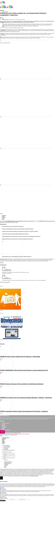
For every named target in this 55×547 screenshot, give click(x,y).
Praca (2, 431)
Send (1, 500)
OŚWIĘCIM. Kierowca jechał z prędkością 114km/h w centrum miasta (20, 221)
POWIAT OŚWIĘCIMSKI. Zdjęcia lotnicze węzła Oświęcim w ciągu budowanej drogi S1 (24, 370)
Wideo (3, 425)
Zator (5, 467)
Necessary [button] (2, 487)
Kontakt (3, 424)
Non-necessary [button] (3, 492)
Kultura (3, 441)
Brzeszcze (6, 464)
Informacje (2, 10)
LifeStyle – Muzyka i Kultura (9, 453)
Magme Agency (14, 434)
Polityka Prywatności (34, 475)
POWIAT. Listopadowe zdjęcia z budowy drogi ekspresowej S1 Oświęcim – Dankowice (24, 411)
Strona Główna (7, 446)
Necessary (3, 488)
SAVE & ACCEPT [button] (3, 497)
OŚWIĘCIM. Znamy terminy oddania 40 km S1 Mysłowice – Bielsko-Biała (20, 356)
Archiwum (4, 426)
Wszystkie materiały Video (9, 450)
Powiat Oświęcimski (8, 462)
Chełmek (6, 465)
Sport (3, 440)
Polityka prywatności (25, 433)
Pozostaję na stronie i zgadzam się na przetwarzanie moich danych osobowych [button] (15, 475)
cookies (19, 433)
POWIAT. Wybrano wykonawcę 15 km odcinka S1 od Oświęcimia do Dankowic (21, 384)
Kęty (5, 466)
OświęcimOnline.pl (5, 11)
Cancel (4, 500)
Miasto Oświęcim (7, 463)
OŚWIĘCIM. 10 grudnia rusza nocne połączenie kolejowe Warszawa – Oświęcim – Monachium (26, 397)
